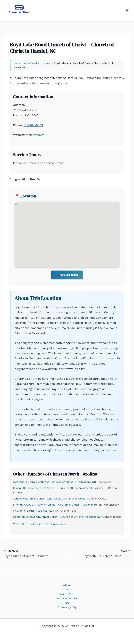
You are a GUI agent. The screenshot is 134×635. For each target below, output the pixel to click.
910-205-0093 (33, 125)
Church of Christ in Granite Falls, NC (36, 510)
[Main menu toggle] (127, 10)
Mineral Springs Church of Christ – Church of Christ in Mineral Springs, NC (60, 488)
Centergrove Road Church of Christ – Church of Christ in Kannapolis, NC (58, 516)
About (67, 585)
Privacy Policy (67, 594)
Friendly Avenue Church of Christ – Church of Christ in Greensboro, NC (58, 504)
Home (17, 63)
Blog (67, 602)
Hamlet (47, 63)
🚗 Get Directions (67, 274)
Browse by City (67, 607)
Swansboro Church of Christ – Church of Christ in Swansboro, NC (54, 481)
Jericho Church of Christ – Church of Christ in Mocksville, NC (52, 498)
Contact (67, 589)
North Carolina (31, 63)
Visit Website (35, 134)
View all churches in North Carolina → (40, 524)
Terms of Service (67, 598)
